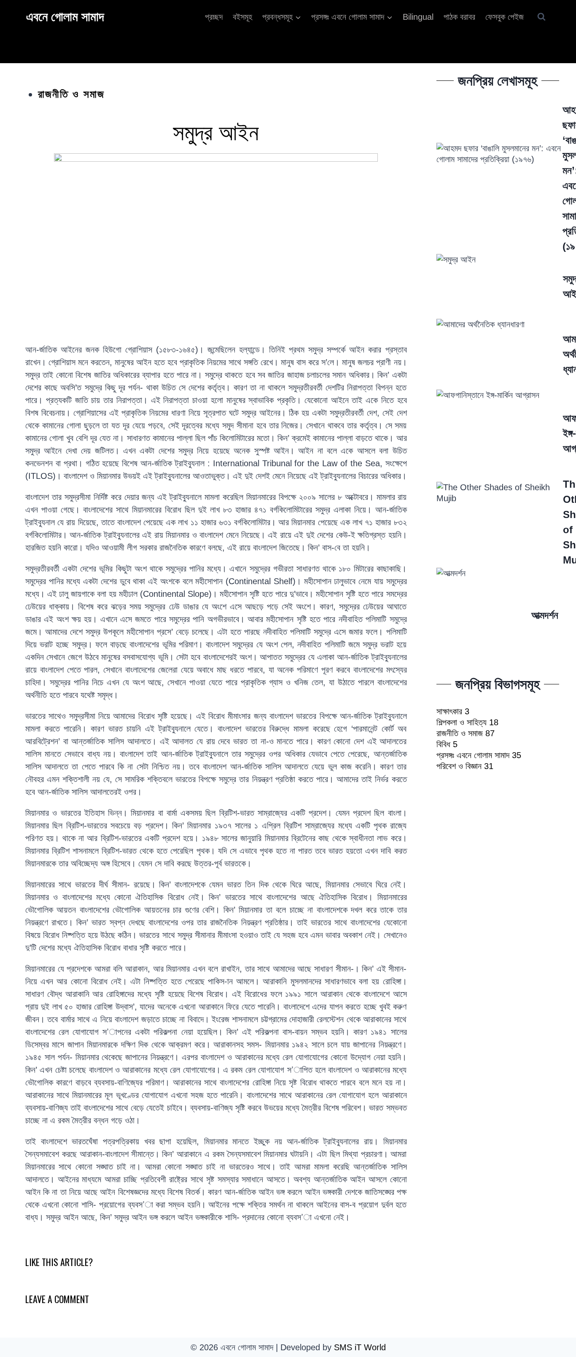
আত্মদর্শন (544, 615)
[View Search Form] (541, 16)
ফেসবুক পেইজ (504, 16)
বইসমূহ (242, 16)
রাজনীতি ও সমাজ (71, 94)
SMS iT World (360, 1347)
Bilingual (418, 16)
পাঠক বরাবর (459, 16)
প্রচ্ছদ (214, 16)
